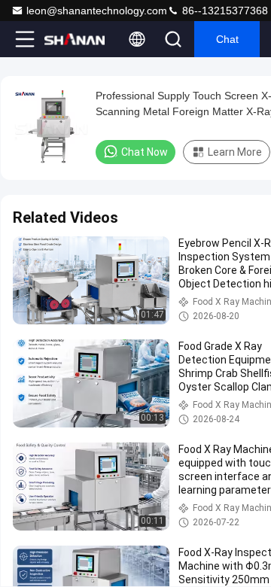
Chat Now (144, 152)
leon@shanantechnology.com (96, 11)
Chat (227, 39)
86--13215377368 (223, 11)
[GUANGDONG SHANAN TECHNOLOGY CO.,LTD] (74, 39)
